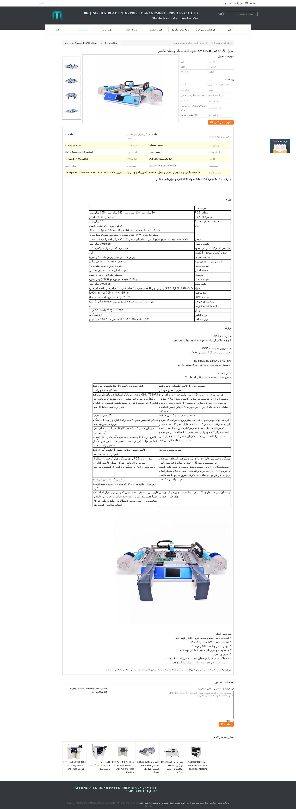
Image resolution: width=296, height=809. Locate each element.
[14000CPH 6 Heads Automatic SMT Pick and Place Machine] (196, 751)
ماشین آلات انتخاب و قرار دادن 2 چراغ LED (202, 670)
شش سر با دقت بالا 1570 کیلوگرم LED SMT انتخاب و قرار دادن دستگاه (172, 767)
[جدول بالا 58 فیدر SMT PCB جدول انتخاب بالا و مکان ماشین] (130, 89)
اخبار (230, 29)
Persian (252, 3)
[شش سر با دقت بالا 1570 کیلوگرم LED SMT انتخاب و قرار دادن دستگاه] (172, 751)
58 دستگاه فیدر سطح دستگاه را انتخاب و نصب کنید (128, 670)
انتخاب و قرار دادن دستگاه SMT (101, 42)
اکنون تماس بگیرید (222, 122)
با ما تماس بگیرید (180, 29)
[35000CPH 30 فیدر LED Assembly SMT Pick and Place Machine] (75, 751)
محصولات (83, 29)
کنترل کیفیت (156, 29)
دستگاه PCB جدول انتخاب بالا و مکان (167, 670)
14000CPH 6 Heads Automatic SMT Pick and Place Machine (197, 765)
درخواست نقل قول (233, 3)
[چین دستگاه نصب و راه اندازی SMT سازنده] (57, 15)
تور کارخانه (131, 29)
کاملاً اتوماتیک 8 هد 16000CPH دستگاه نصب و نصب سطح (99, 765)
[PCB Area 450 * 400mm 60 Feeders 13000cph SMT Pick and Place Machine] (123, 751)
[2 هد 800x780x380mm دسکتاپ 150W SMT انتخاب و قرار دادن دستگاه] (147, 751)
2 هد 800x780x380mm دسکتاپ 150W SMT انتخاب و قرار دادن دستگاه (148, 767)
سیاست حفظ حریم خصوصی (204, 802)
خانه (58, 29)
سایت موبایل (222, 802)
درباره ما (106, 29)
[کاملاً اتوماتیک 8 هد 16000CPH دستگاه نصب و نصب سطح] (99, 751)
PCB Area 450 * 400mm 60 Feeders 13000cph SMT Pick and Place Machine (123, 767)
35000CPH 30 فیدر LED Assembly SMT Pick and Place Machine (74, 765)
